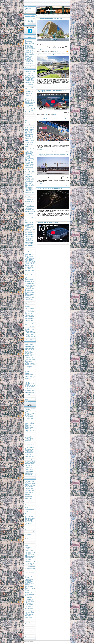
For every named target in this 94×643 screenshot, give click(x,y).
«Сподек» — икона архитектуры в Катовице (48, 54)
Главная (37, 15)
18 (28, 21)
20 (31, 21)
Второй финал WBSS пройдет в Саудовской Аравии (50, 188)
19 (29, 21)
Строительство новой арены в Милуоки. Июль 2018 (50, 18)
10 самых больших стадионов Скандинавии (48, 222)
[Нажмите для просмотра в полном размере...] (53, 141)
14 (32, 20)
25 (28, 22)
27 (31, 22)
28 (32, 22)
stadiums (46, 51)
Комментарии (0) (55, 114)
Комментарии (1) (55, 51)
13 (31, 20)
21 (32, 21)
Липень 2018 (32, 15)
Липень (43, 15)
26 (29, 22)
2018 (40, 15)
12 (29, 20)
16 (25, 21)
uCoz (29, 642)
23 (25, 22)
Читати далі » (40, 49)
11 (28, 20)
